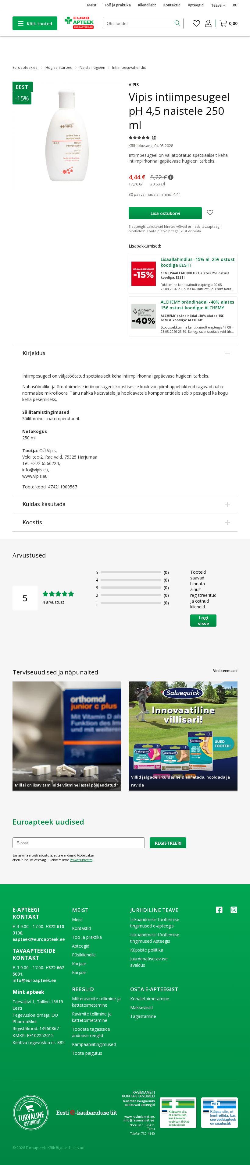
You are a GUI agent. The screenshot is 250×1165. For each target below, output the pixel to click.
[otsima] (178, 23)
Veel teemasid (225, 670)
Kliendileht (147, 5)
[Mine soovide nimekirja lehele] (196, 23)
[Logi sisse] (208, 23)
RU (235, 5)
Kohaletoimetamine (149, 998)
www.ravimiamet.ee (139, 1116)
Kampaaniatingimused (94, 1044)
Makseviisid (141, 1007)
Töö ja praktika (117, 5)
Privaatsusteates (81, 860)
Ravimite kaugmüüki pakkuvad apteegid (139, 1103)
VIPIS (134, 84)
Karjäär (79, 972)
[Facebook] (219, 912)
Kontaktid (171, 5)
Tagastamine (143, 1016)
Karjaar (79, 963)
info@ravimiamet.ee (138, 1120)
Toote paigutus (87, 1053)
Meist (92, 5)
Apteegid (196, 5)
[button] (23, 87)
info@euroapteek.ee (34, 980)
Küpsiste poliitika (146, 950)
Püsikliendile (84, 955)
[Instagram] (234, 912)
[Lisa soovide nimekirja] (210, 213)
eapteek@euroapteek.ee (38, 939)
